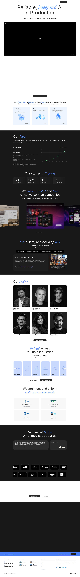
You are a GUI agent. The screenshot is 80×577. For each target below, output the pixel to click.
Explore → (27, 123)
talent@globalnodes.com (8, 566)
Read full (62, 547)
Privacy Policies (43, 568)
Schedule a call (34, 496)
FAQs (41, 566)
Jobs (41, 563)
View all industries (33, 380)
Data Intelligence (58, 251)
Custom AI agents (46, 251)
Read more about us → (40, 340)
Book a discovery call (46, 380)
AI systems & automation (33, 251)
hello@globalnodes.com (8, 563)
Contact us (46, 496)
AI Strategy (21, 251)
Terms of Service (43, 569)
